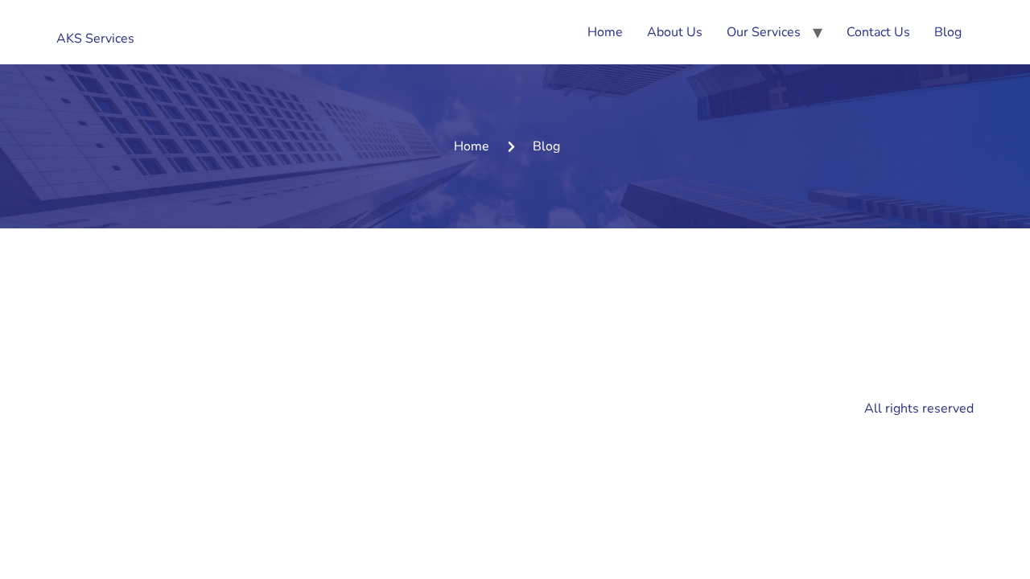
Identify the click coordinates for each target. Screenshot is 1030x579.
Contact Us (878, 32)
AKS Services (95, 38)
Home (605, 32)
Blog (948, 32)
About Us (674, 32)
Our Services (764, 32)
